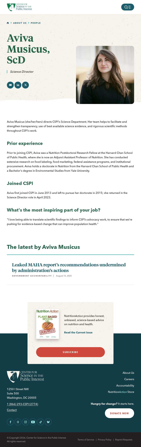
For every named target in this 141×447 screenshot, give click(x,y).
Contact (12, 410)
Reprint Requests (123, 439)
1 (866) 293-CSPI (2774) (22, 404)
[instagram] (25, 421)
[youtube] (33, 421)
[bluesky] (48, 421)
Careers (129, 379)
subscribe (70, 352)
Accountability (125, 385)
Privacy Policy (104, 439)
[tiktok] (40, 421)
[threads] (17, 421)
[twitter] (25, 85)
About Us (20, 23)
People (36, 23)
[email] (10, 85)
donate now (119, 413)
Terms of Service (86, 439)
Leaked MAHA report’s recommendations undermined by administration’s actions (69, 267)
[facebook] (10, 421)
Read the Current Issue (78, 332)
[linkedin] (17, 85)
